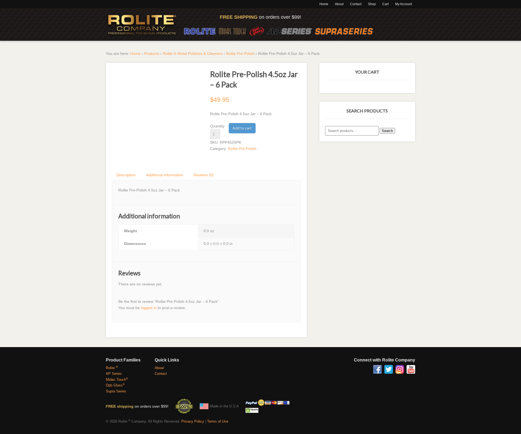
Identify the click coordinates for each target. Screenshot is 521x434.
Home (323, 4)
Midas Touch (233, 31)
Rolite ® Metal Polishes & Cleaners (193, 53)
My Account (403, 4)
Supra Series (116, 391)
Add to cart (242, 128)
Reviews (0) (203, 175)
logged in (149, 308)
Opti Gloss (256, 31)
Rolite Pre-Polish (240, 53)
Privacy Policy (192, 421)
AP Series (289, 31)
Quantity (217, 126)
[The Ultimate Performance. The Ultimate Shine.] (142, 25)
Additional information (164, 175)
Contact (355, 4)
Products (151, 53)
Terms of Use (217, 421)
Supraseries (344, 31)
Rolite (200, 31)
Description (126, 175)
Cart (385, 4)
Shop (372, 4)
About (339, 4)
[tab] (126, 174)
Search (387, 131)
